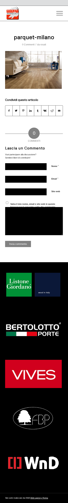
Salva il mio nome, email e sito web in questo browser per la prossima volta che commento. (33, 205)
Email (54, 178)
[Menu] (58, 13)
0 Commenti (28, 44)
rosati (43, 44)
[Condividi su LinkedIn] (30, 111)
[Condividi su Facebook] (8, 111)
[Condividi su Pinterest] (23, 111)
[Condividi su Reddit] (52, 111)
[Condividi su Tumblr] (37, 111)
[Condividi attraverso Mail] (59, 111)
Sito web (55, 191)
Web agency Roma (39, 498)
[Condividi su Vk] (44, 111)
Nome (55, 166)
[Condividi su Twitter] (16, 111)
